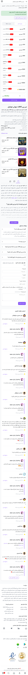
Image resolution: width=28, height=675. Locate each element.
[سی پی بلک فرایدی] (22, 162)
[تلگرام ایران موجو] (11, 628)
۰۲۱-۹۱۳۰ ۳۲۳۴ (21, 622)
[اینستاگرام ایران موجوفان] (4, 628)
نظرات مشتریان (10, 181)
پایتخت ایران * (22, 281)
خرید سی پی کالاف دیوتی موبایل (13, 6)
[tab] (20, 23)
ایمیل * (24, 275)
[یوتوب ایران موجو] (26, 628)
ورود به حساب (14, 100)
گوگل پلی (25, 647)
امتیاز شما (23, 292)
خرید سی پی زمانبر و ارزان (20, 18)
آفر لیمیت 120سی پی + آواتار (10, 169)
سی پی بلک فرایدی (13, 159)
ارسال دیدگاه (22, 303)
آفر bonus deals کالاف (12, 138)
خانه (26, 6)
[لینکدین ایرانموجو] (18, 628)
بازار (18, 647)
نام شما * (24, 269)
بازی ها (22, 6)
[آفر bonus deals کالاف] (22, 141)
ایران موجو (14, 198)
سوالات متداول (14, 181)
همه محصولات (4, 133)
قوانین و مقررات (23, 609)
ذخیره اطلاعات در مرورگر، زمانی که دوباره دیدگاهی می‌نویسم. (12, 288)
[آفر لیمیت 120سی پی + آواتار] (22, 173)
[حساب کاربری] (19, 673)
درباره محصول (18, 181)
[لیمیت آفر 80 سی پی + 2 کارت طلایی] (22, 152)
